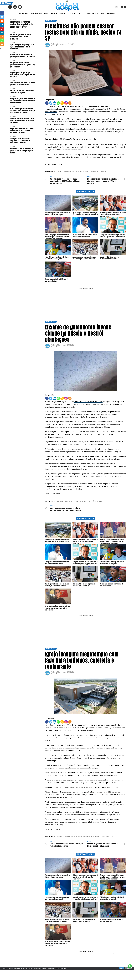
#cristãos (67, 172)
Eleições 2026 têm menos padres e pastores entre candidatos (22, 84)
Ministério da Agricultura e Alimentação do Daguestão (68, 440)
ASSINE (46, 13)
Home (102, 13)
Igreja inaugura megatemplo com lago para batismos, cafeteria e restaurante (22, 47)
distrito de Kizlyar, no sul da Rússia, (88, 385)
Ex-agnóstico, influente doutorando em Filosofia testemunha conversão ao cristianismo (22, 101)
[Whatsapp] (58, 103)
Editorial (62, 13)
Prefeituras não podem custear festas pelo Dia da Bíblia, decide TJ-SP (21, 24)
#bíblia (59, 172)
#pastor (103, 172)
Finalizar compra (92, 13)
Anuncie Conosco (36, 13)
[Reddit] (2, 21)
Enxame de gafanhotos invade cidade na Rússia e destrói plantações (20, 37)
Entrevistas (71, 13)
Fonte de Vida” (100, 787)
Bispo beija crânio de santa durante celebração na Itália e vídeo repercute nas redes (22, 131)
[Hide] (1, 48)
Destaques (13, 19)
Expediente (81, 13)
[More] (70, 103)
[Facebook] (47, 103)
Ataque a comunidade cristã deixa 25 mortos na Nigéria (22, 92)
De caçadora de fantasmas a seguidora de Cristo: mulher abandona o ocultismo (20, 141)
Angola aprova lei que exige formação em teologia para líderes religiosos (22, 75)
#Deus (75, 172)
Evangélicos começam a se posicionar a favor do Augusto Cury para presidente (22, 65)
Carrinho (54, 13)
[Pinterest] (2, 29)
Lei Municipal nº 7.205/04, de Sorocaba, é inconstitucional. (67, 147)
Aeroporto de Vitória (74, 703)
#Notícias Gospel (96, 485)
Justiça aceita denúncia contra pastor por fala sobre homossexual (22, 56)
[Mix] (2, 37)
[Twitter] (50, 103)
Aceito (121, 968)
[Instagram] (66, 103)
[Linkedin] (54, 103)
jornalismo (56, 46)
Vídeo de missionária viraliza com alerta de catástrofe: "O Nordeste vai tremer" (22, 121)
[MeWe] (2, 33)
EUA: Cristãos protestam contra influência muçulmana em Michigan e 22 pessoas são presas (22, 111)
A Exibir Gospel (23, 13)
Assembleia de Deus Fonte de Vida (75, 693)
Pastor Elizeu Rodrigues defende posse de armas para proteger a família (21, 151)
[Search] (116, 7)
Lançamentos (111, 13)
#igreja (81, 172)
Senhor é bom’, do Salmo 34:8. (100, 759)
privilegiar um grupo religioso (95, 157)
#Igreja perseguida (92, 172)
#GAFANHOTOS (76, 485)
